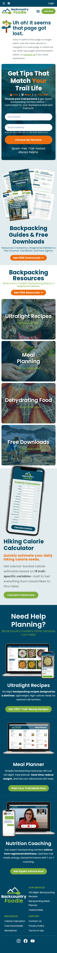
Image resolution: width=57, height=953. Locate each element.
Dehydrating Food (28, 402)
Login (51, 3)
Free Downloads (28, 444)
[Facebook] (8, 3)
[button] (38, 11)
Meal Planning (28, 360)
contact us (29, 54)
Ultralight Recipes (28, 318)
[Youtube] (33, 941)
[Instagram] (3, 3)
